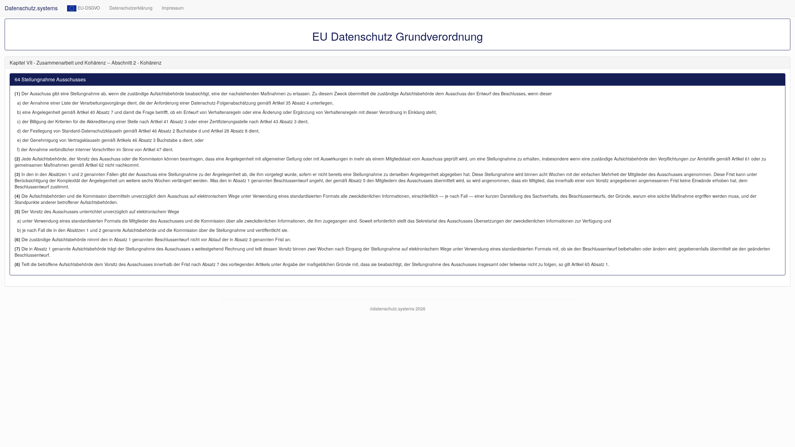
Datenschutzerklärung (130, 8)
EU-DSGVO (88, 8)
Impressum (173, 8)
